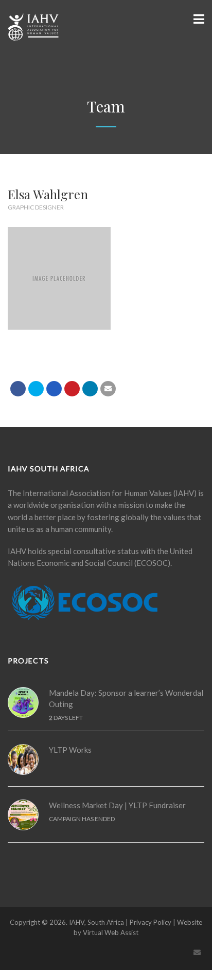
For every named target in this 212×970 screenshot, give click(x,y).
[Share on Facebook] (18, 388)
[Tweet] (36, 388)
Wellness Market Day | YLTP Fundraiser (117, 805)
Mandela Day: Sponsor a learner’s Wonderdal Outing (126, 698)
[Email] (108, 388)
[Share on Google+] (54, 388)
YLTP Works (70, 749)
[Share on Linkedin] (90, 388)
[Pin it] (72, 388)
